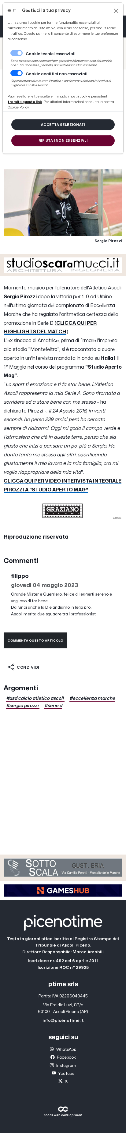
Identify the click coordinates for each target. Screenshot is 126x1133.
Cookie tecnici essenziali (51, 54)
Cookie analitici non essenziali (56, 74)
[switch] (16, 73)
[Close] (116, 11)
